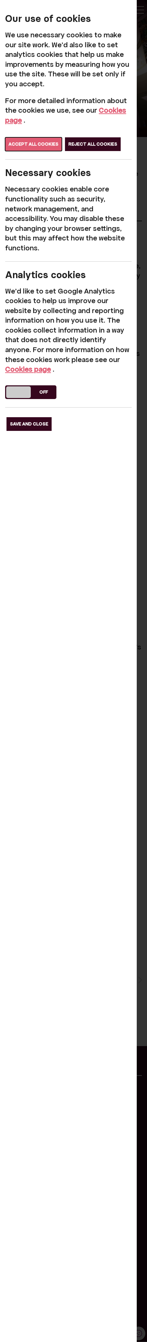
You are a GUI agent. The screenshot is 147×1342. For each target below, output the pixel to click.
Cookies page (28, 369)
